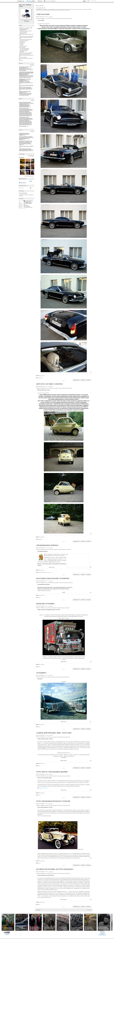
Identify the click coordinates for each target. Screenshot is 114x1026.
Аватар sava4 (26, 14)
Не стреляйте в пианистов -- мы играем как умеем (25, 67)
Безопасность (22, 33)
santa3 (46, 676)
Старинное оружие (23, 40)
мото (51, 572)
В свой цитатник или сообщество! (64, 18)
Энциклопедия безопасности (25, 39)
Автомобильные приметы (43, 572)
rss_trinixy (21, 195)
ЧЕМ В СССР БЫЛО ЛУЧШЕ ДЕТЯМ (26, 85)
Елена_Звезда (47, 18)
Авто (21, 43)
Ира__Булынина (48, 582)
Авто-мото (21, 42)
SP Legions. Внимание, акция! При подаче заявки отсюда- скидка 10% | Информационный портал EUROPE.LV (26, 138)
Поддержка (83, 1)
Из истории (21, 47)
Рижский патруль (23, 50)
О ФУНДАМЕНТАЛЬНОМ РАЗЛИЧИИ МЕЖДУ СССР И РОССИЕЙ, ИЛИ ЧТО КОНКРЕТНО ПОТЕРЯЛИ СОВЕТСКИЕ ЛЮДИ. (26, 73)
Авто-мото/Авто (41, 375)
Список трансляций (23, 193)
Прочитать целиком (54, 18)
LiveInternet (21, 1)
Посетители (27, 206)
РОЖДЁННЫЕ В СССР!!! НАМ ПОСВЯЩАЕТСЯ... (25, 80)
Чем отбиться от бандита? (25, 30)
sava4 (19, 6)
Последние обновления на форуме (25, 58)
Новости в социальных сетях (25, 52)
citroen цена (61, 856)
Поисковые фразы (28, 207)
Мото (21, 45)
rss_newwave (26, 194)
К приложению (31, 155)
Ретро (20, 60)
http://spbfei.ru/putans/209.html (43, 392)
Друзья (24, 4)
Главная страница (22, 126)
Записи (20, 4)
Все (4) (32, 100)
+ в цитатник (50, 16)
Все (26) (32, 131)
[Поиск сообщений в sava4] (30, 181)
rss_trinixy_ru (21, 194)
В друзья (27, 21)
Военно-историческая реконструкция (26, 55)
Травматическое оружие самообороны (24, 29)
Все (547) (32, 64)
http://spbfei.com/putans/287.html (44, 23)
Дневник (20, 51)
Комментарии (28, 4)
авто (48, 572)
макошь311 (47, 549)
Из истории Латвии (23, 48)
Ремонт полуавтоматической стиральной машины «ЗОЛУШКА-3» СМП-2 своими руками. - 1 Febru (26, 149)
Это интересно (22, 46)
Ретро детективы (22, 57)
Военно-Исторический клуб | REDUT (26, 146)
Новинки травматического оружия (26, 37)
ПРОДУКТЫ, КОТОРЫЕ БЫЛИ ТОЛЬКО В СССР (25, 92)
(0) (27, 67)
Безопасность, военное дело (24, 27)
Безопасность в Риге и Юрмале (26, 36)
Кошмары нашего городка (80, 9)
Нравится (83, 379)
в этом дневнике (23, 182)
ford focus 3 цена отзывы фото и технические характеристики (52, 782)
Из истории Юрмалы (24, 49)
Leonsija (46, 736)
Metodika (46, 775)
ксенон (74, 885)
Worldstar (46, 805)
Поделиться (88, 379)
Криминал (21, 41)
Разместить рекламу (102, 934)
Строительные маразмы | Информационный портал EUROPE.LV (24, 134)
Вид (86, 1)
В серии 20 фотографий (29, 175)
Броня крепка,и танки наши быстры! (26, 34)
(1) (26, 92)
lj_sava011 (31, 194)
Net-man (46, 607)
